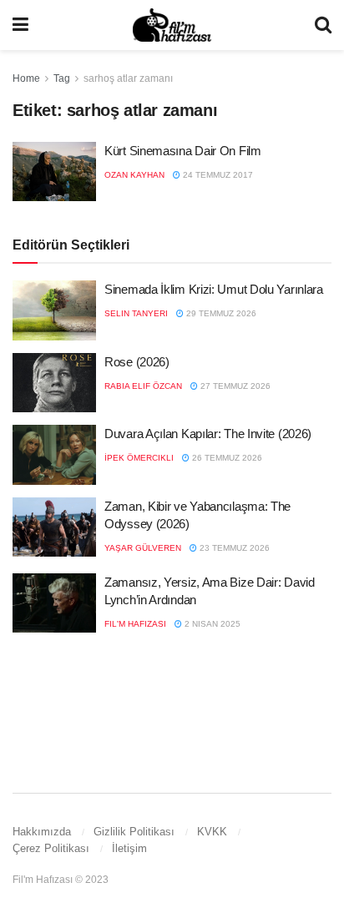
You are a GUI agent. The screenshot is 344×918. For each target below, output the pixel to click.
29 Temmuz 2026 (220, 313)
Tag (61, 78)
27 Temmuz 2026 (234, 386)
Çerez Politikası (51, 848)
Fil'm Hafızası (135, 623)
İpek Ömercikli (139, 457)
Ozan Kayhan (134, 174)
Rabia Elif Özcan (143, 386)
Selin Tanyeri (136, 313)
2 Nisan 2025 (211, 623)
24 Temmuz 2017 (216, 174)
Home (26, 78)
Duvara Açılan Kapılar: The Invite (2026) (207, 433)
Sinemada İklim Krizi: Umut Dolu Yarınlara (213, 289)
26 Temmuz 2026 (226, 457)
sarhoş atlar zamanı (128, 78)
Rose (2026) (136, 362)
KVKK (212, 831)
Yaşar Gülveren (142, 547)
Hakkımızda (42, 831)
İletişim (129, 848)
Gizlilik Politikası (134, 831)
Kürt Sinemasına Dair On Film (182, 151)
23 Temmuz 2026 (233, 547)
